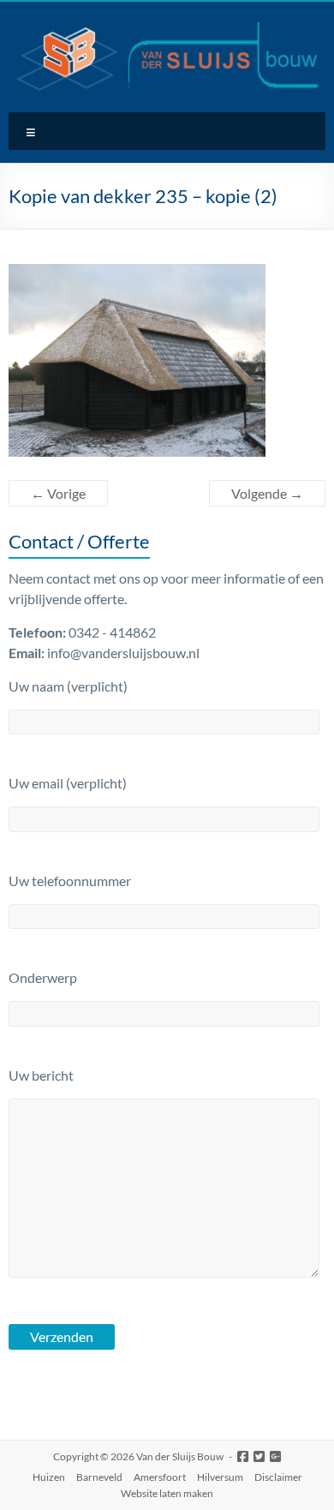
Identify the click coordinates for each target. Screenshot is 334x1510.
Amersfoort (160, 1477)
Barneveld (99, 1477)
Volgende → (267, 493)
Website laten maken (167, 1493)
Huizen (49, 1477)
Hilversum (220, 1477)
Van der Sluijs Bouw (180, 1456)
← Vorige (58, 493)
